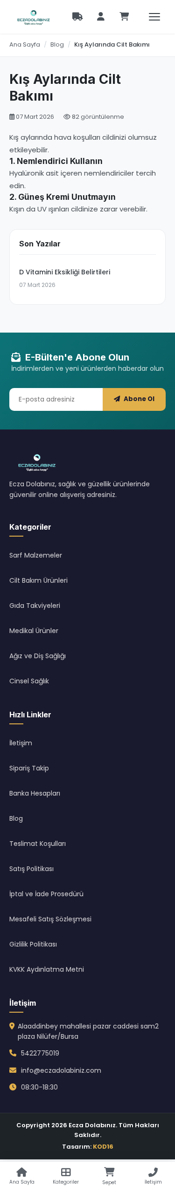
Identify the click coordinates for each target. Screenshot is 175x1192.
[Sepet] (124, 17)
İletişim (20, 743)
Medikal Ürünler (33, 630)
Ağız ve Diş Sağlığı (37, 656)
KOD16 (103, 1146)
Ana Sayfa (24, 44)
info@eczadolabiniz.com (61, 1070)
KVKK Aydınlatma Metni (46, 969)
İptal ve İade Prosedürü (46, 894)
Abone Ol (139, 399)
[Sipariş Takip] (77, 17)
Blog (57, 44)
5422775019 (40, 1053)
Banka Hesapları (34, 793)
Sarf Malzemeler (35, 555)
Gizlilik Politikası (33, 944)
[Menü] (154, 17)
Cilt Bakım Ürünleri (38, 580)
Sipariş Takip (29, 768)
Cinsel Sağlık (29, 681)
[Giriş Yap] (101, 17)
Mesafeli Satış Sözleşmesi (50, 919)
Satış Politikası (31, 868)
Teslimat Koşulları (37, 843)
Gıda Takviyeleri (34, 605)
